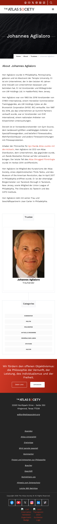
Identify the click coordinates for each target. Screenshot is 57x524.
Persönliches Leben (28, 338)
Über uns (19, 385)
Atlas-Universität (28, 437)
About (25, 56)
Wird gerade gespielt (28, 448)
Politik (28, 321)
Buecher (28, 465)
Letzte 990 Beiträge (28, 488)
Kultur (28, 349)
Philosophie (28, 327)
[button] (53, 9)
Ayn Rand (32, 146)
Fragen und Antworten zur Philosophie (28, 460)
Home (18, 56)
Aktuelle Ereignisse (28, 332)
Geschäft (28, 471)
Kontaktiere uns (28, 477)
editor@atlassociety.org (28, 414)
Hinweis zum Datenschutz (28, 483)
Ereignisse (28, 442)
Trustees (34, 56)
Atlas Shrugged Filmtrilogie (42, 159)
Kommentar (28, 316)
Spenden (37, 385)
